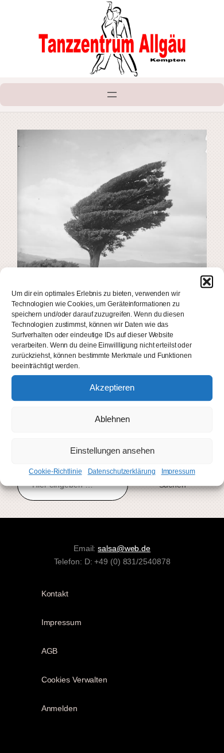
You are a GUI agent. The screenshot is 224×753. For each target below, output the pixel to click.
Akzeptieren (112, 387)
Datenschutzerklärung (122, 471)
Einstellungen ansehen (112, 450)
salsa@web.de (124, 548)
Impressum (178, 471)
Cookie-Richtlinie (55, 471)
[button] (207, 281)
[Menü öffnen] (112, 95)
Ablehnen (112, 419)
